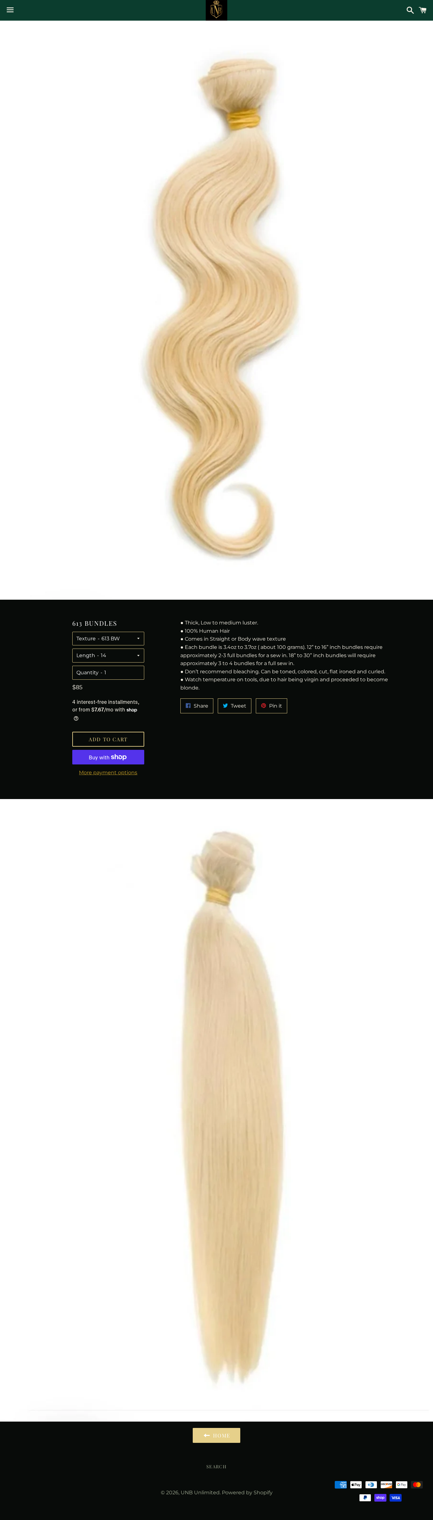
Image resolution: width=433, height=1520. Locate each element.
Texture (86, 639)
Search (216, 1466)
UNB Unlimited (200, 1493)
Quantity (87, 673)
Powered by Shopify (247, 1493)
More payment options (108, 773)
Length (85, 655)
